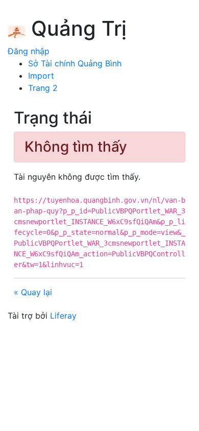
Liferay (63, 315)
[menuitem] (74, 63)
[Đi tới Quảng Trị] (17, 30)
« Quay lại (33, 292)
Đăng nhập (28, 51)
